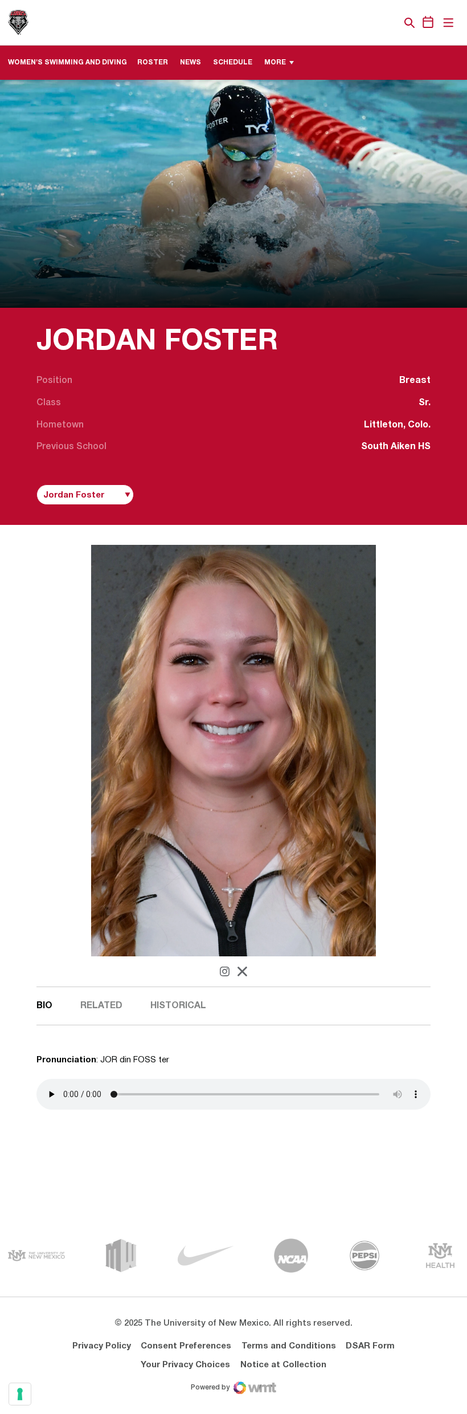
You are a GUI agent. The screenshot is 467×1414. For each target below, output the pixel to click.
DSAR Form (370, 1346)
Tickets (370, 23)
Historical (178, 1006)
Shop (390, 23)
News (190, 62)
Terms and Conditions (288, 1346)
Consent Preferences (186, 1346)
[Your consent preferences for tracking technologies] (20, 1394)
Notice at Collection (283, 1365)
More (275, 62)
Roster (152, 62)
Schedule (232, 62)
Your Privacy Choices (185, 1365)
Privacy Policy (101, 1346)
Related (101, 1006)
